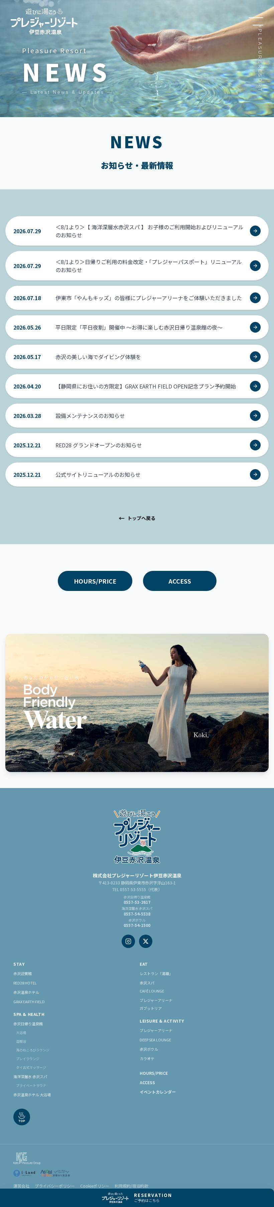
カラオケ (147, 1058)
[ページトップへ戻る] (21, 1117)
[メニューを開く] (256, 21)
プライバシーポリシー (55, 1186)
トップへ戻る (137, 518)
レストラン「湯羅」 (156, 973)
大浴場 (21, 1032)
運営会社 (21, 1186)
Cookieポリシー (94, 1186)
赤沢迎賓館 (22, 973)
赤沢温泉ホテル (26, 992)
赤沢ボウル (149, 1049)
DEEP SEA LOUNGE (155, 1039)
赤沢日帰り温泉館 (28, 1023)
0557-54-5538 (137, 914)
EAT (144, 964)
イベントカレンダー (158, 1092)
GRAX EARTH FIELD (29, 1001)
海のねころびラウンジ (32, 1049)
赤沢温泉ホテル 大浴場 (32, 1094)
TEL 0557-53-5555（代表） (137, 889)
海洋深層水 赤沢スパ (30, 1076)
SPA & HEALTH (28, 1014)
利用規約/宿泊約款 (131, 1186)
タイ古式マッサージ (31, 1067)
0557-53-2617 (137, 902)
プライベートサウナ (31, 1085)
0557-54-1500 (137, 925)
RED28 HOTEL (25, 982)
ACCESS (179, 581)
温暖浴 (21, 1041)
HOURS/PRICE (95, 581)
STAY (18, 964)
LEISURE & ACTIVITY (162, 1021)
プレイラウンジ (27, 1058)
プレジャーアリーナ (156, 1030)
